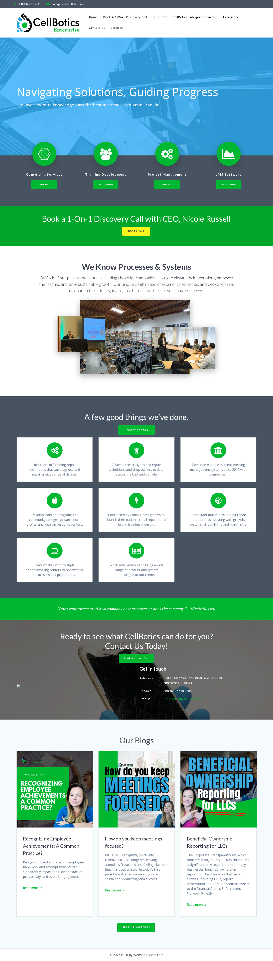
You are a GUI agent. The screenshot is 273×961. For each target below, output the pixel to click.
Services (117, 28)
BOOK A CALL (136, 231)
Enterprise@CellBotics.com (183, 699)
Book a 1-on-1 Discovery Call (125, 17)
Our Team (159, 17)
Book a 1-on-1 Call (136, 658)
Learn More (44, 184)
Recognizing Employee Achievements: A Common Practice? (51, 846)
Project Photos (136, 430)
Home (93, 17)
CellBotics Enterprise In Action (195, 17)
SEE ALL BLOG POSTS (136, 927)
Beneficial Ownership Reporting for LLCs (209, 842)
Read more (31, 888)
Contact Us (97, 28)
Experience (231, 17)
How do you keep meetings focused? (133, 842)
